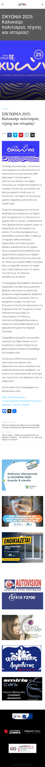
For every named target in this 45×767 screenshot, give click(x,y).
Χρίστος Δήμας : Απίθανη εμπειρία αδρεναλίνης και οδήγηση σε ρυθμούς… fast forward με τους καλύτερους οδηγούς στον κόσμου (22, 437)
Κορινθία (6, 109)
